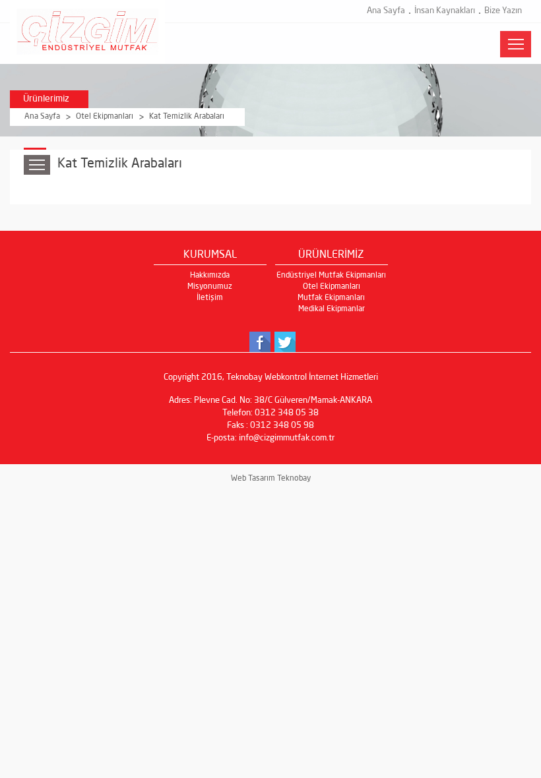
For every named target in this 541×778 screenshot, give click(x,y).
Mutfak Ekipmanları (331, 298)
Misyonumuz (209, 287)
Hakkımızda (210, 276)
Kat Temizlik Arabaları (186, 117)
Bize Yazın (503, 11)
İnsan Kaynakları (444, 11)
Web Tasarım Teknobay (271, 479)
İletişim (210, 298)
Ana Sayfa (386, 11)
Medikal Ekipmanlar (331, 309)
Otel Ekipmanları (104, 117)
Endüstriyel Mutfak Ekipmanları (331, 276)
